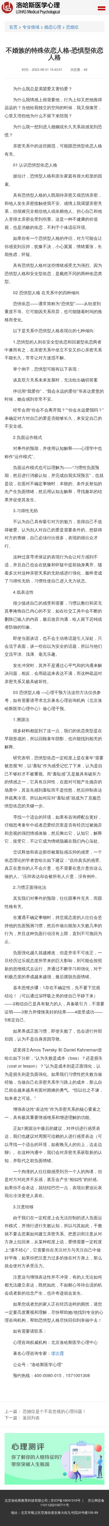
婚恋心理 (52, 27)
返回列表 (31, 1417)
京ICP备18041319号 (66, 1500)
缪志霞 (57, 1353)
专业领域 (30, 27)
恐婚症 (72, 27)
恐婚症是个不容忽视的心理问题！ (54, 1411)
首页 (13, 27)
